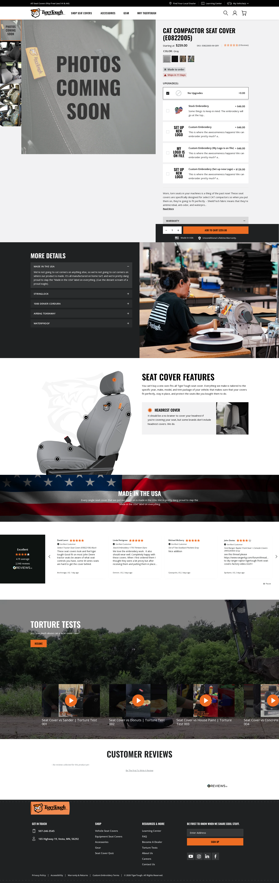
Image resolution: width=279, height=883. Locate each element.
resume (38, 643)
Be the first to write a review (139, 770)
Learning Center (214, 3)
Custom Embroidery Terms (106, 875)
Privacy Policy (39, 875)
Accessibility (57, 875)
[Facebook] (215, 856)
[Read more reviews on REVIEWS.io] (22, 568)
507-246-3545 (46, 831)
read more (168, 208)
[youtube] (190, 856)
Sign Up (215, 842)
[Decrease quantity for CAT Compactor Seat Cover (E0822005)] (165, 230)
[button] (82, 13)
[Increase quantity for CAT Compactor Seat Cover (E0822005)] (179, 230)
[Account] (234, 13)
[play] (71, 700)
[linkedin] (207, 856)
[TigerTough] (48, 13)
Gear (126, 13)
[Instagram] (199, 856)
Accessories (108, 13)
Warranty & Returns (78, 875)
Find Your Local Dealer (184, 3)
